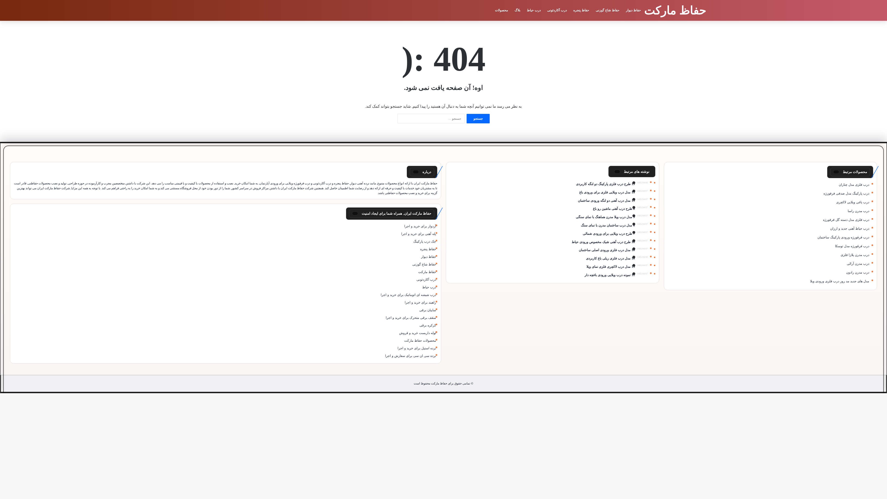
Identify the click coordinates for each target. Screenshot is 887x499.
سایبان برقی (427, 310)
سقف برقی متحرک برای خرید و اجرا (411, 317)
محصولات (501, 10)
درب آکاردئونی (557, 10)
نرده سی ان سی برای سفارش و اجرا (410, 356)
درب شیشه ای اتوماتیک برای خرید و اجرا (408, 295)
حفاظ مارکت (427, 272)
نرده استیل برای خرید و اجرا (417, 348)
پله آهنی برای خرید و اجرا (418, 234)
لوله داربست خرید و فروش (417, 333)
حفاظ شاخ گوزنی (608, 10)
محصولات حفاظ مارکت (420, 340)
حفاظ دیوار (633, 10)
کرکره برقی (427, 325)
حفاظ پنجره (581, 10)
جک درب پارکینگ (424, 241)
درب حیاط (534, 10)
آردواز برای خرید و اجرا (420, 226)
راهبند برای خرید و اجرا (420, 302)
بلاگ (517, 10)
